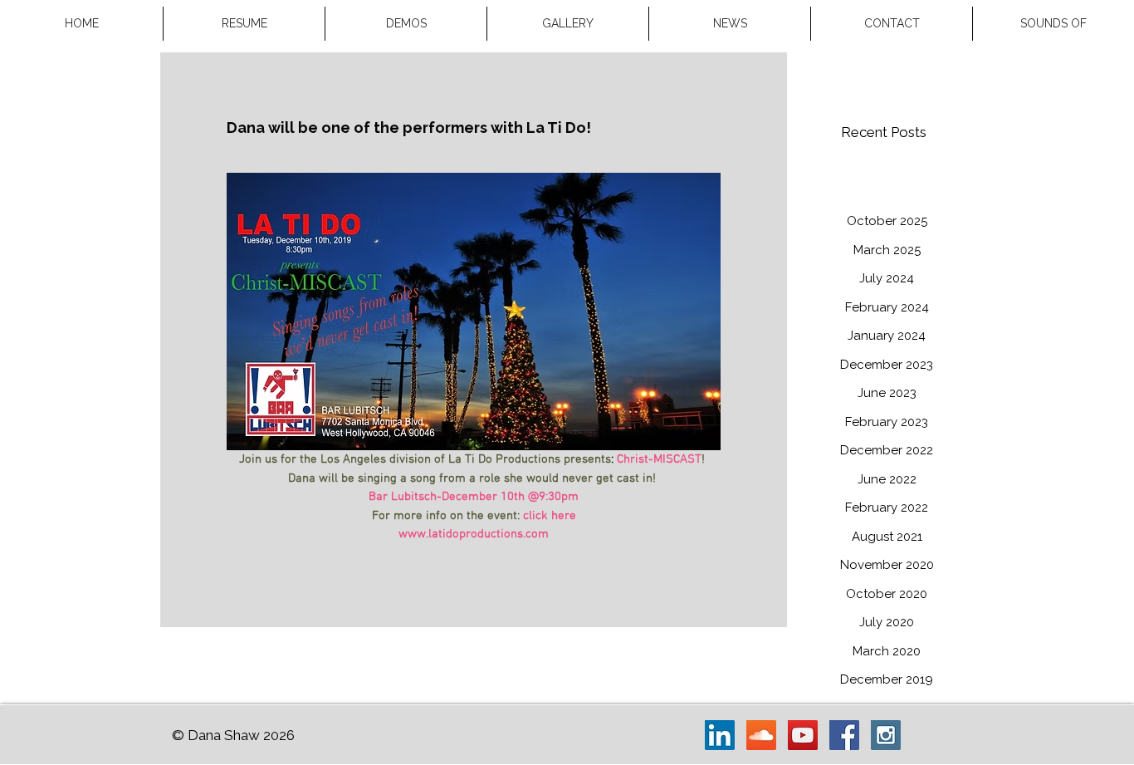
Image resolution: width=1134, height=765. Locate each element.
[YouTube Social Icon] (803, 735)
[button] (567, 24)
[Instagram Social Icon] (886, 735)
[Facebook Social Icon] (844, 735)
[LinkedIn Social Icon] (720, 735)
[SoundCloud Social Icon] (761, 735)
